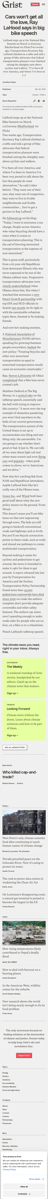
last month (18, 307)
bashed (31, 347)
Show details (34, 1179)
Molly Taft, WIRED (9, 962)
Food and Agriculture (11, 1090)
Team (4, 1109)
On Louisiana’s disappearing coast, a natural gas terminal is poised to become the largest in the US (24, 898)
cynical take (25, 395)
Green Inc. (9, 496)
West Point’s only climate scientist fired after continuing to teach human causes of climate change (23, 842)
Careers (5, 1116)
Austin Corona (8, 871)
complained (10, 380)
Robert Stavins (8, 783)
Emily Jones (7, 887)
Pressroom (6, 1123)
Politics (20, 783)
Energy (5, 1073)
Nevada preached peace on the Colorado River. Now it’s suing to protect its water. (23, 862)
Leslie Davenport (9, 978)
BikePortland (25, 126)
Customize (22, 1194)
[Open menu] (43, 4)
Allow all (24, 1187)
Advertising (7, 1149)
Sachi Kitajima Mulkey (11, 994)
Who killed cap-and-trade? (19, 774)
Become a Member (10, 1146)
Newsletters (7, 1139)
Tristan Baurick (8, 906)
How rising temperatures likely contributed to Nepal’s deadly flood (21, 952)
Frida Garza (7, 1013)
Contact (5, 1113)
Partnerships (7, 1120)
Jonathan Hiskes (9, 82)
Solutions (6, 1080)
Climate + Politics (39, 95)
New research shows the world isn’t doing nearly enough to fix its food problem (23, 1005)
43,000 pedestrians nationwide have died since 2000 (23, 594)
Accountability (8, 1083)
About (5, 1106)
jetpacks (19, 461)
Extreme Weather (9, 1087)
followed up (14, 218)
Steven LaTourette (20, 375)
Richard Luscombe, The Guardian (16, 851)
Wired (25, 496)
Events (5, 1142)
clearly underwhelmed (16, 286)
